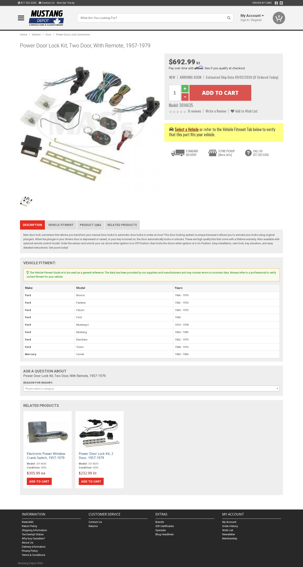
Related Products (122, 225)
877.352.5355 (28, 2)
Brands (159, 522)
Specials (160, 530)
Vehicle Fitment (61, 225)
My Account (229, 522)
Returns (93, 526)
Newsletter (228, 534)
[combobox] (151, 388)
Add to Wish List (246, 111)
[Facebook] (276, 3)
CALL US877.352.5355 (261, 153)
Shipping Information (34, 530)
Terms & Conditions (33, 554)
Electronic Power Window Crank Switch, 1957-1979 (46, 455)
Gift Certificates (164, 526)
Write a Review (216, 111)
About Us (27, 542)
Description (32, 225)
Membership (229, 538)
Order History (230, 526)
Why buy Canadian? (33, 538)
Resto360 (27, 522)
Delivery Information (34, 546)
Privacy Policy (30, 550)
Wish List (227, 530)
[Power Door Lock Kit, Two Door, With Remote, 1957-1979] (90, 123)
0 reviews (194, 111)
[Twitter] (281, 3)
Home (23, 34)
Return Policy (29, 526)
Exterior (36, 34)
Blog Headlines (164, 534)
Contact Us (48, 2)
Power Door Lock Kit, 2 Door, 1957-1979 (96, 455)
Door (48, 34)
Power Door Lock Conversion (73, 34)
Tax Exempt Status (32, 534)
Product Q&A (90, 225)
